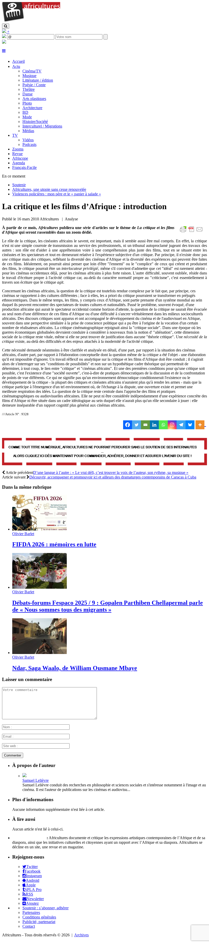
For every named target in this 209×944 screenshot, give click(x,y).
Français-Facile (24, 167)
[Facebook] (127, 424)
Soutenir (19, 185)
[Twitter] (136, 424)
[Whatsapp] (163, 424)
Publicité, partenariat (38, 922)
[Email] (145, 424)
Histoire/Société (35, 121)
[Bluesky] (190, 424)
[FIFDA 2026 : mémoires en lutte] (39, 529)
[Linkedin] (154, 424)
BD (25, 112)
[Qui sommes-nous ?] (4, 42)
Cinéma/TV (32, 71)
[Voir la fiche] (24, 776)
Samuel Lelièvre (35, 780)
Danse (27, 94)
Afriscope (20, 158)
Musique (29, 75)
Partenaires (31, 912)
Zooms (17, 149)
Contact (28, 926)
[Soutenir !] (104, 452)
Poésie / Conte (34, 85)
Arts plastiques (34, 98)
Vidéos (28, 140)
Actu (16, 66)
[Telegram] (181, 424)
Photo (27, 103)
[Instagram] (172, 424)
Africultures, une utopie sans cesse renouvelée (49, 189)
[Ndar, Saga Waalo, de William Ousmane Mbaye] (39, 652)
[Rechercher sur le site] (5, 26)
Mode (27, 117)
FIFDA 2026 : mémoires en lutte (54, 544)
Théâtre (28, 89)
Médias (28, 131)
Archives (81, 935)
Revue (17, 154)
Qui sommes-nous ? (29, 838)
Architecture (32, 108)
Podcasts (29, 144)
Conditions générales (39, 917)
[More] (200, 424)
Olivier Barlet (23, 534)
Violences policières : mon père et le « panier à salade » (56, 194)
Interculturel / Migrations (42, 126)
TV (15, 135)
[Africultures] (31, 21)
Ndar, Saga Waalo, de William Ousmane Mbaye (74, 668)
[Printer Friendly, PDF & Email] (192, 232)
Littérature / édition (37, 80)
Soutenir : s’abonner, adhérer (45, 908)
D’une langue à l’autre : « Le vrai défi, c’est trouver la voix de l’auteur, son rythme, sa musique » (110, 472)
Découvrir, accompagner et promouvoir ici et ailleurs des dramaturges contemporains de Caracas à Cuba (112, 477)
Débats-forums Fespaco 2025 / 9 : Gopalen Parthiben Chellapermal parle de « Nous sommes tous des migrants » (107, 606)
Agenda (18, 163)
